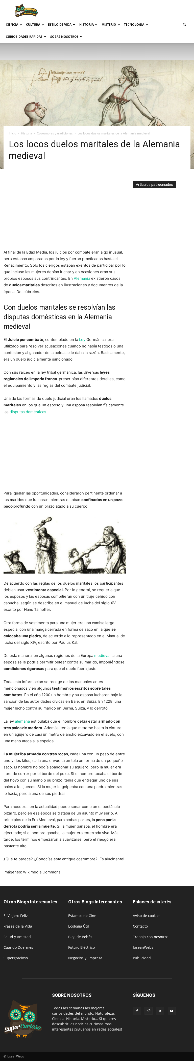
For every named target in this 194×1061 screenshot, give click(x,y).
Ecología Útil (78, 926)
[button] (184, 24)
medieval (102, 655)
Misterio (109, 24)
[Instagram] (148, 1011)
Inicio (12, 133)
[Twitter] (160, 1011)
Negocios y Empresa (85, 958)
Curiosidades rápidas (24, 36)
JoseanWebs (143, 947)
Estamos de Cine (82, 915)
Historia (86, 24)
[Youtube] (172, 1011)
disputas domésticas (28, 411)
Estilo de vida (59, 24)
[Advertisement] (131, 11)
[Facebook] (137, 1011)
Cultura (33, 24)
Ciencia (12, 24)
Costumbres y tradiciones (55, 133)
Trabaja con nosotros (150, 936)
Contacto (140, 926)
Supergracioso (16, 958)
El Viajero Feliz (16, 915)
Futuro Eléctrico (81, 947)
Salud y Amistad (17, 936)
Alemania (82, 278)
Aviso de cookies (146, 915)
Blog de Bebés (80, 936)
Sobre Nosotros (64, 36)
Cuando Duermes (18, 947)
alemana (22, 721)
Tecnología (134, 24)
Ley (82, 339)
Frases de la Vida (18, 926)
